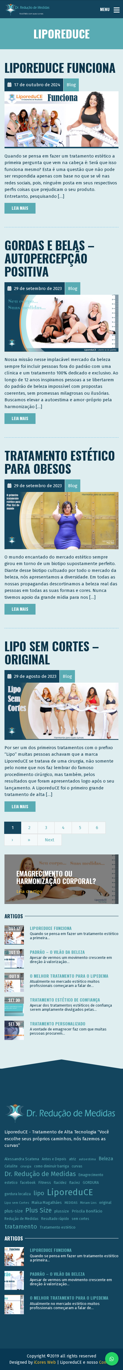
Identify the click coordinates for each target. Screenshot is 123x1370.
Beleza (106, 1158)
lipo (38, 1193)
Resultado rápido (55, 1219)
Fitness (44, 1182)
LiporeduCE (70, 1192)
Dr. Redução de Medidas (40, 1174)
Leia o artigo (29, 891)
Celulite (11, 1166)
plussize (61, 1211)
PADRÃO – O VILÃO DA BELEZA (57, 952)
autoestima (87, 1159)
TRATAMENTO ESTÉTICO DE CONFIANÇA (65, 999)
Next (49, 840)
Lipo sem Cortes (16, 1203)
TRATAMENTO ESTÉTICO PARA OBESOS (59, 461)
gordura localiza (17, 1194)
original (105, 1203)
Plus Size (38, 1210)
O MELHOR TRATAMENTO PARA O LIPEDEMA (69, 976)
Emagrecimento (91, 1175)
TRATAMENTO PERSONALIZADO (57, 1023)
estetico (11, 1183)
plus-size (13, 1211)
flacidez (60, 1183)
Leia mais (20, 208)
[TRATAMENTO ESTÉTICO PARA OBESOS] (61, 520)
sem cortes (80, 1219)
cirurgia (25, 1166)
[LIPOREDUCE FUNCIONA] (61, 119)
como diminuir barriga (51, 1166)
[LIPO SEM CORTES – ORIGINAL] (61, 711)
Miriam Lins (88, 1203)
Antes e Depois (54, 1159)
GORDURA (91, 1183)
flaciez (74, 1183)
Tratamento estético (58, 1227)
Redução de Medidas (21, 1219)
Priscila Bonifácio (87, 1211)
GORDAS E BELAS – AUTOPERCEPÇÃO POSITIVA (49, 258)
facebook (28, 1183)
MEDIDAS (70, 1203)
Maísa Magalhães (47, 1202)
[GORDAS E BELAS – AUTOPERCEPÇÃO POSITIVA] (61, 323)
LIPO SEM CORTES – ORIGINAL (51, 652)
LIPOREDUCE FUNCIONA (60, 67)
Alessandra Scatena (21, 1159)
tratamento (20, 1226)
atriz (72, 1159)
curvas (77, 1166)
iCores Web (45, 1362)
